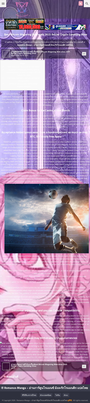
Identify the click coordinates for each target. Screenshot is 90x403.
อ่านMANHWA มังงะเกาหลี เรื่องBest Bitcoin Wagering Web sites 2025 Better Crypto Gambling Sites (40, 52)
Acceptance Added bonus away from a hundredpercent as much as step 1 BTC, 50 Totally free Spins (24, 72)
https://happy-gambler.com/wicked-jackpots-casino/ (65, 161)
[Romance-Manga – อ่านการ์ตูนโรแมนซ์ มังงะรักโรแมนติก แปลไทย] (21, 16)
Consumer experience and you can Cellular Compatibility (24, 79)
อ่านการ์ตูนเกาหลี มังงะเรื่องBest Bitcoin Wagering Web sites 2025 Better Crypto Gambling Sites (39, 365)
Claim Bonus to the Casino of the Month (24, 66)
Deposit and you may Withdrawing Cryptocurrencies (23, 85)
